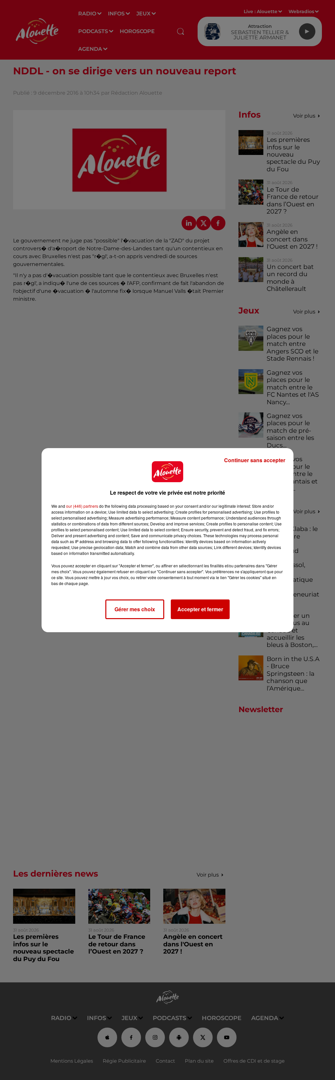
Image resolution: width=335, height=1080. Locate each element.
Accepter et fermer (200, 609)
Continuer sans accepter (254, 460)
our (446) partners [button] (82, 506)
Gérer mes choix (135, 609)
